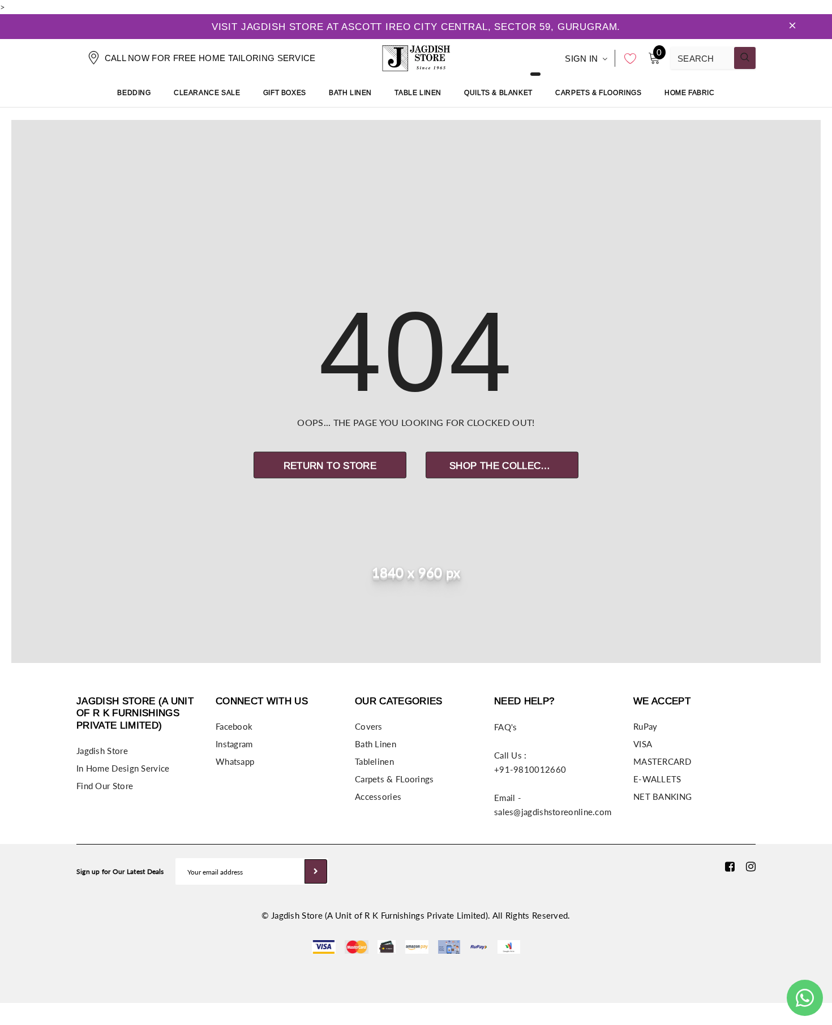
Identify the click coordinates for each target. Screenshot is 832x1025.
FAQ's (505, 727)
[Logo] (416, 56)
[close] (792, 26)
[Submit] (316, 871)
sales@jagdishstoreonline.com (552, 812)
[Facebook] (730, 866)
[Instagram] (751, 866)
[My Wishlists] (627, 58)
